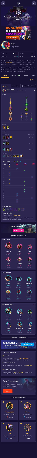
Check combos (28, 344)
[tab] (5, 76)
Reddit (8, 391)
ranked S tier (9, 62)
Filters (34, 80)
